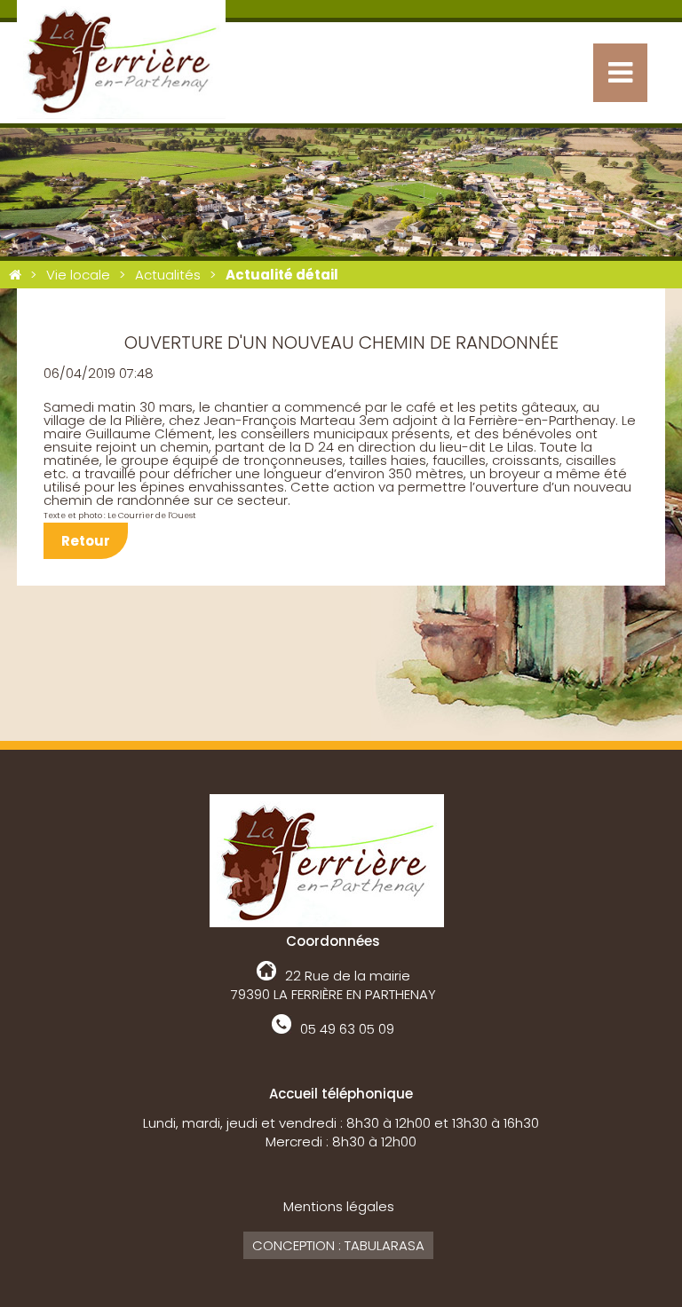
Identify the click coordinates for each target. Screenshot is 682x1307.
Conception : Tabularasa (338, 1245)
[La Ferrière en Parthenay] (15, 274)
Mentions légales (338, 1206)
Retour (85, 540)
